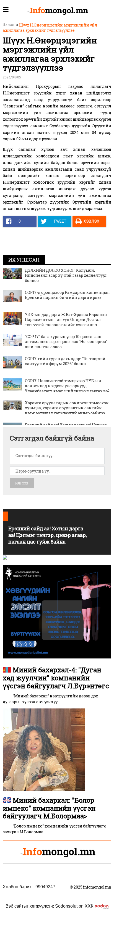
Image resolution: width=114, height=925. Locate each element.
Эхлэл (8, 24)
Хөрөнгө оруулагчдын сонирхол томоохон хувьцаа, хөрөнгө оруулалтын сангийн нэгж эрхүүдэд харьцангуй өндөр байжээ (67, 407)
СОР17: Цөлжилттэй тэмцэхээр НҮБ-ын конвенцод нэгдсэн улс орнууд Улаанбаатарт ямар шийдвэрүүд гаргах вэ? (67, 385)
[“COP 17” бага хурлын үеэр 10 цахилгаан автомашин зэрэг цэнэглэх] (12, 340)
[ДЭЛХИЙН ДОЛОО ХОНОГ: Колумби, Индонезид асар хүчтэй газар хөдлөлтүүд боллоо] (12, 273)
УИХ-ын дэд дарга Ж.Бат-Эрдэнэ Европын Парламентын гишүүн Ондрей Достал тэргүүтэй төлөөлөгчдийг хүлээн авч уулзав (66, 322)
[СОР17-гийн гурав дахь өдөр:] (12, 362)
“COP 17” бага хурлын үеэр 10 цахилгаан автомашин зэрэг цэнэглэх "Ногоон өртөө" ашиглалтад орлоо (66, 341)
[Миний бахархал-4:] (44, 749)
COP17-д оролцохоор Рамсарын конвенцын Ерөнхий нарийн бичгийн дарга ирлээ (67, 295)
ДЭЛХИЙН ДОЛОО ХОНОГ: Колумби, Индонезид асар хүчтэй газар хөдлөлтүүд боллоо (66, 275)
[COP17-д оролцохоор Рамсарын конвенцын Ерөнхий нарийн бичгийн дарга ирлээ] (12, 295)
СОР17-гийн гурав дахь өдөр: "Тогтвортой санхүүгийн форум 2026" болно (65, 361)
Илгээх (21, 483)
